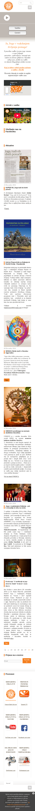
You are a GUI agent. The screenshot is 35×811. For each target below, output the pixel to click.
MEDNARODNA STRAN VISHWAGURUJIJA (24, 750)
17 (25, 650)
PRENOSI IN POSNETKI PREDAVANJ (24, 684)
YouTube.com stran (10, 737)
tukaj (11, 638)
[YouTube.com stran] (11, 734)
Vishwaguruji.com (24, 770)
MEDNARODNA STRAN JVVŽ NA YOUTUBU (10, 717)
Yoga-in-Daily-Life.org (11, 704)
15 (18, 650)
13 (11, 650)
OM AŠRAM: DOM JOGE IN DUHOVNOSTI (11, 750)
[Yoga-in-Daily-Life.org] (11, 701)
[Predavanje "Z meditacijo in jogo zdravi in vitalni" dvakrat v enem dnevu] (17, 576)
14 (15, 650)
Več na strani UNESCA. (11, 476)
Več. (6, 380)
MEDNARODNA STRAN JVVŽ (11, 684)
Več (6, 643)
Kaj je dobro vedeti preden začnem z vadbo (17, 68)
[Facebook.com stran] (24, 734)
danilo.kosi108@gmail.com (12, 308)
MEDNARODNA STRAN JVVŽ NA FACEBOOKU (24, 717)
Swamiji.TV (24, 704)
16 (22, 650)
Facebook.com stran (24, 737)
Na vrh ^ (8, 783)
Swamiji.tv (8, 18)
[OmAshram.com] (11, 767)
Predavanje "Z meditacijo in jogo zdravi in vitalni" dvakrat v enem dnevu (16, 583)
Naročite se (27, 661)
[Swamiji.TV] (24, 701)
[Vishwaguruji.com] (24, 767)
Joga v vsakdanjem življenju (8, 7)
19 (32, 650)
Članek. (6, 209)
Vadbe (17, 28)
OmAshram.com (10, 770)
